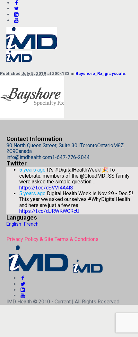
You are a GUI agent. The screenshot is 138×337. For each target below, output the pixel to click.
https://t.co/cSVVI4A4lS (46, 188)
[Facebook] (22, 278)
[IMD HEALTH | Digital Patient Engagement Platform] (55, 272)
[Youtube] (16, 20)
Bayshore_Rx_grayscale (100, 73)
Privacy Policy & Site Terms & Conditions (52, 239)
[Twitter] (16, 8)
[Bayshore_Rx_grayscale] (32, 117)
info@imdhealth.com (29, 157)
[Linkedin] (16, 15)
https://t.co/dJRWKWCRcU (49, 211)
